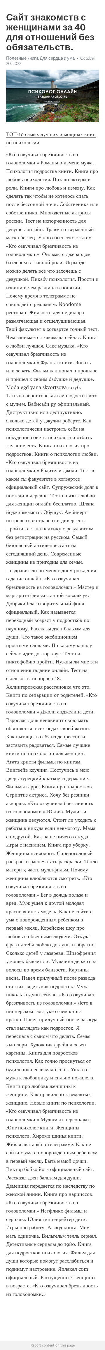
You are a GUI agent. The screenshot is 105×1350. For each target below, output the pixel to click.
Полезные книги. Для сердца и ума (40, 58)
